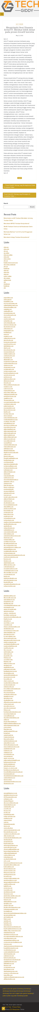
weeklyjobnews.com (10, 950)
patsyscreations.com (10, 324)
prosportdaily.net (9, 491)
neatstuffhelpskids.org (11, 675)
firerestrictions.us (9, 692)
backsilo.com (7, 923)
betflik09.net (7, 332)
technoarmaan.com (9, 553)
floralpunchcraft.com (10, 897)
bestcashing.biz (8, 690)
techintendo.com (9, 369)
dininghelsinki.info (9, 450)
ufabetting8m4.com (9, 429)
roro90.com (7, 808)
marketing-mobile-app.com (12, 896)
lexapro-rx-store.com (10, 768)
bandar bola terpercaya (11, 262)
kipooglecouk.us (9, 739)
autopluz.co (7, 621)
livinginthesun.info (9, 824)
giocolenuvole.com (9, 350)
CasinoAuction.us (9, 737)
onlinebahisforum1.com (11, 305)
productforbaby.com (10, 859)
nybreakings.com (9, 534)
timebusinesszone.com (10, 971)
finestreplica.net (9, 456)
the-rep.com (7, 650)
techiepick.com (8, 512)
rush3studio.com (9, 806)
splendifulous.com (9, 423)
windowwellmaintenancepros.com (14, 977)
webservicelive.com (9, 586)
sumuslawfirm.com (9, 932)
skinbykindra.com (9, 563)
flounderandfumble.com (11, 458)
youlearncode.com (9, 355)
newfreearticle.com (9, 870)
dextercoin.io (8, 779)
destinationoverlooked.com (12, 959)
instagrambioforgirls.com (11, 882)
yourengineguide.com (10, 532)
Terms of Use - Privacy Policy (11, 1007)
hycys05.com (7, 876)
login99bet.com (8, 301)
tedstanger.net (8, 470)
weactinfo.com (8, 890)
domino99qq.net (8, 801)
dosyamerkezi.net (9, 634)
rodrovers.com (8, 388)
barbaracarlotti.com (10, 762)
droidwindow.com (9, 503)
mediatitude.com (9, 628)
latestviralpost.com (9, 868)
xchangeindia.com (9, 539)
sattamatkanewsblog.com (11, 940)
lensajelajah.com (9, 330)
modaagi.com (8, 665)
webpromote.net (9, 704)
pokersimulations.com (10, 417)
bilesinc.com (7, 661)
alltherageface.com (9, 564)
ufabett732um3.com (9, 472)
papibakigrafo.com (9, 748)
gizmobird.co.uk (8, 601)
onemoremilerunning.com (11, 878)
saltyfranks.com (8, 652)
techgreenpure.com (10, 371)
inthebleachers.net (9, 766)
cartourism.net (8, 756)
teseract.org (7, 495)
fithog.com (7, 710)
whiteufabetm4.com (10, 446)
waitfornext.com (9, 477)
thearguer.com (8, 894)
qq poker (14, 996)
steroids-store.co (9, 706)
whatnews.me (8, 483)
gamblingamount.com (10, 961)
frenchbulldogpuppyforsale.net (13, 772)
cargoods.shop (8, 828)
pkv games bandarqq (27, 993)
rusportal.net (8, 820)
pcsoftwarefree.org (10, 344)
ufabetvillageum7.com (10, 437)
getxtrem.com (8, 888)
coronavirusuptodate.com (11, 402)
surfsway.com (8, 377)
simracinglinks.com (9, 632)
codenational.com (9, 566)
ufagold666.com (8, 506)
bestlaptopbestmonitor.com (12, 712)
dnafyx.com (7, 348)
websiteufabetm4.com (10, 444)
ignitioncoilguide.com (10, 578)
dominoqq (7, 284)
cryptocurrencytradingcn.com (13, 942)
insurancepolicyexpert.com (12, 640)
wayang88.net (8, 443)
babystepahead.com (10, 957)
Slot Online (19, 24)
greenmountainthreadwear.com (13, 936)
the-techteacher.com (10, 545)
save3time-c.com (9, 623)
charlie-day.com (8, 905)
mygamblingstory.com (10, 793)
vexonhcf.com (8, 625)
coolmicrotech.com (9, 541)
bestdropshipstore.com (11, 373)
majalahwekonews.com (10, 795)
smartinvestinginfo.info (11, 464)
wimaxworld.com (9, 686)
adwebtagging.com (9, 954)
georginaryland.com (10, 714)
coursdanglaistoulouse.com (12, 605)
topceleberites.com (10, 427)
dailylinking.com (8, 346)
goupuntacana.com (9, 313)
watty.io (6, 822)
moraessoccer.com (9, 677)
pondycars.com (8, 516)
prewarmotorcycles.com (11, 630)
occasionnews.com (9, 967)
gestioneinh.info (9, 489)
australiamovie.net (9, 599)
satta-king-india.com (10, 392)
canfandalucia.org (9, 530)
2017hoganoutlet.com (10, 797)
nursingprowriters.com (11, 934)
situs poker (7, 259)
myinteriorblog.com (10, 508)
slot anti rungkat (15, 993)
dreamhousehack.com (10, 543)
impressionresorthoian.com (12, 926)
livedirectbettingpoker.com (12, 907)
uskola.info (7, 474)
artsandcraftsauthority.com (12, 584)
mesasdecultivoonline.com (12, 865)
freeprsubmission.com (10, 504)
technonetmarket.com (10, 468)
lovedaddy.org (8, 911)
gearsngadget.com (9, 408)
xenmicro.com (8, 336)
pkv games (7, 278)
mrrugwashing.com (9, 915)
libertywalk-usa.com (10, 597)
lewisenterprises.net (10, 342)
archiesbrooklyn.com (10, 694)
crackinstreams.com (10, 404)
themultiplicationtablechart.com (13, 775)
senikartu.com (8, 818)
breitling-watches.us (10, 615)
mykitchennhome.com (10, 741)
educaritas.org (8, 328)
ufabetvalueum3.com (10, 433)
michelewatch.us (9, 611)
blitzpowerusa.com (9, 872)
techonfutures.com (9, 518)
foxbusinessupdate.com (11, 909)
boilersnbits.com (9, 866)
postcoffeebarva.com (10, 847)
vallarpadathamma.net (10, 853)
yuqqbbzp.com (8, 398)
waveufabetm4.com (9, 441)
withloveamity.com (9, 354)
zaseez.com (7, 317)
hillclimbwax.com (9, 963)
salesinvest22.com (9, 493)
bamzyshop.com (8, 514)
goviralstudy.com (9, 754)
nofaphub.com (8, 321)
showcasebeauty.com (10, 638)
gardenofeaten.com (9, 874)
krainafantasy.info (9, 814)
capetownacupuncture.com (12, 830)
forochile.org (8, 679)
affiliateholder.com (9, 979)
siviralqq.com (8, 925)
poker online (8, 276)
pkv (5, 282)
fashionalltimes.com (10, 549)
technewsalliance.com (10, 466)
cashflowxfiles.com (9, 884)
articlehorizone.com (10, 396)
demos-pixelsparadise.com (12, 626)
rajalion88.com (8, 311)
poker (4, 989)
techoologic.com (9, 520)
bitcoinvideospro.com (10, 832)
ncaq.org (6, 334)
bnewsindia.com (8, 510)
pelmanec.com (8, 799)
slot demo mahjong (9, 264)
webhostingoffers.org (10, 363)
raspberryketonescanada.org (12, 522)
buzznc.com (7, 559)
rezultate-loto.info (9, 421)
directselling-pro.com (10, 572)
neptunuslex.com (9, 607)
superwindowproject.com (11, 746)
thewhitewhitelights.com (11, 717)
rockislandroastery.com (11, 570)
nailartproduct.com (9, 379)
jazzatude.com (8, 655)
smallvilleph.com (9, 667)
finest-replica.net (9, 487)
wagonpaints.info (9, 475)
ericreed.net (7, 727)
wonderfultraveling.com (11, 683)
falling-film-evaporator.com (12, 930)
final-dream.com (9, 485)
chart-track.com (9, 681)
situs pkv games (12, 989)
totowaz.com (8, 944)
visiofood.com (8, 501)
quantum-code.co (9, 481)
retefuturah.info (9, 462)
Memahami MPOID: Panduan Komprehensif (16, 223)
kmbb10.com (7, 886)
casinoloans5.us (8, 735)
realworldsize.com (9, 855)
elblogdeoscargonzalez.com (12, 702)
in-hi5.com (7, 812)
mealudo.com (8, 903)
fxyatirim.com (8, 357)
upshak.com (7, 921)
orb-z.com (7, 861)
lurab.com (7, 576)
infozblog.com (8, 698)
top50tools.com (8, 648)
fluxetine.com (8, 729)
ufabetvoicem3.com (9, 439)
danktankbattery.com (10, 901)
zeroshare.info (8, 659)
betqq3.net (7, 733)
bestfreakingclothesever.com (12, 928)
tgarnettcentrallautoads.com (12, 617)
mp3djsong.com (8, 603)
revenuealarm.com (9, 574)
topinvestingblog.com (10, 646)
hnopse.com (7, 965)
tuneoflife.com (8, 975)
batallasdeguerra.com (10, 671)
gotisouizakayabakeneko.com (12, 837)
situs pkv (6, 249)
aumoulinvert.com (9, 743)
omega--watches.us (10, 613)
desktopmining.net (9, 764)
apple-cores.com (9, 758)
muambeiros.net (8, 696)
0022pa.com (7, 657)
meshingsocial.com (9, 892)
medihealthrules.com (10, 524)
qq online (6, 253)
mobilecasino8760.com (10, 731)
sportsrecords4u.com (10, 425)
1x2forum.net (8, 299)
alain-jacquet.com (9, 835)
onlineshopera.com (9, 338)
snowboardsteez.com (10, 880)
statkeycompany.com (10, 642)
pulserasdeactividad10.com (12, 760)
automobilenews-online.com (12, 547)
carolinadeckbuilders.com (11, 644)
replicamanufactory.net (11, 419)
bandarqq (6, 268)
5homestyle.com (9, 783)
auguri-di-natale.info (10, 609)
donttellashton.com (10, 805)
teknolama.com (8, 857)
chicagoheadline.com (10, 307)
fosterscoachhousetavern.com (13, 863)
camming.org (8, 309)
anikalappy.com (8, 448)
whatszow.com (8, 365)
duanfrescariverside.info (11, 452)
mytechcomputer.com (10, 580)
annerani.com (8, 654)
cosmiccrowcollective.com (12, 834)
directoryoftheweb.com (11, 803)
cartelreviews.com (9, 375)
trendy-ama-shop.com (10, 497)
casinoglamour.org (9, 777)
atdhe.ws (6, 719)
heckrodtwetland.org (10, 721)
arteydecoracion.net (10, 708)
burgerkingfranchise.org (11, 851)
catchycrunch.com (9, 319)
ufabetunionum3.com (10, 431)
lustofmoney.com (9, 969)
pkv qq (6, 251)
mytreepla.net (8, 415)
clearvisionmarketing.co (11, 479)
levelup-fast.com (9, 414)
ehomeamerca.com (9, 367)
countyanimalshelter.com (11, 952)
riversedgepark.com (10, 315)
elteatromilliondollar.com (11, 849)
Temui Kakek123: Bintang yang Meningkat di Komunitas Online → (17, 195)
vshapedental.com (9, 528)
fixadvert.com (8, 619)
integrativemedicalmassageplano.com (15, 913)
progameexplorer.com (10, 568)
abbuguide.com (8, 359)
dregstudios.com (9, 673)
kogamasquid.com (9, 774)
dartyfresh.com (8, 340)
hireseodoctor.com (9, 410)
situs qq (6, 247)
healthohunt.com (9, 460)
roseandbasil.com (9, 715)
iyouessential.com (9, 352)
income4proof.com (9, 326)
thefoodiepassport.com (11, 745)
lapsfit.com (7, 412)
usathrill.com (8, 526)
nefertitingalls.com (9, 323)
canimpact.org (8, 752)
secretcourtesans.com (10, 303)
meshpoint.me (8, 839)
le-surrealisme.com (9, 636)
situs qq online (8, 255)
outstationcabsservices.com (12, 535)
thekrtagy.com (8, 537)
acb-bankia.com (8, 917)
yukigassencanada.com (10, 394)
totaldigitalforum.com (10, 551)
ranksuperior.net (9, 956)
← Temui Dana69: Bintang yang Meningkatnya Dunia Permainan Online (19, 186)
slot (19, 178)
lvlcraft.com (7, 383)
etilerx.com (7, 454)
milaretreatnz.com (9, 663)
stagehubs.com (8, 297)
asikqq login (7, 280)
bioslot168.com (8, 582)
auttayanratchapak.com (11, 845)
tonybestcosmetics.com (11, 557)
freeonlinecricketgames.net (12, 688)
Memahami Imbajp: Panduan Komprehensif (16, 237)
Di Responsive (15, 1009)
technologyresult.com (10, 361)
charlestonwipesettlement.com (13, 946)
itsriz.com (7, 826)
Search (6, 203)
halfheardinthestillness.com (12, 723)
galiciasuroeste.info (10, 669)
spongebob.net (8, 841)
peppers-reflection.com (11, 973)
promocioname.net (9, 685)
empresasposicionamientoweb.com (14, 555)
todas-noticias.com (9, 816)
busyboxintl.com (8, 843)
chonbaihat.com (8, 700)
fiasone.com (7, 899)
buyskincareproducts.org (11, 770)
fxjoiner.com (7, 561)
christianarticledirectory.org (12, 781)
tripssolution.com (9, 390)
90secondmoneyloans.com (12, 384)
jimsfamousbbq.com (10, 595)
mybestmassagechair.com (11, 725)
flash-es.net (7, 919)
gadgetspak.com (9, 406)
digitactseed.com (9, 381)
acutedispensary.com (10, 938)
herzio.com (7, 810)
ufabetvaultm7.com (9, 435)
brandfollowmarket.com (11, 948)
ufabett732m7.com (9, 499)
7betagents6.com (9, 400)
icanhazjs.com (8, 750)
